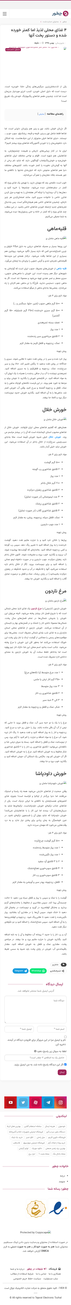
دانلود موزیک (37, 1148)
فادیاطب (16, 1143)
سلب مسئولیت (50, 1279)
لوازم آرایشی (23, 1148)
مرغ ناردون (36, 609)
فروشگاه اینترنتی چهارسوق (33, 1143)
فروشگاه (53, 1269)
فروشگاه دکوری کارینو (56, 1137)
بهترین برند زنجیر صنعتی (55, 1148)
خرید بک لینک (17, 1137)
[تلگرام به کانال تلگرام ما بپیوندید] (47, 1102)
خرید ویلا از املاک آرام (56, 1143)
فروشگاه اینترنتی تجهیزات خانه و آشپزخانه (26, 1131)
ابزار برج (32, 1154)
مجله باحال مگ (59, 1154)
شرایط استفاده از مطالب (21, 1274)
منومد (62, 1182)
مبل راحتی (41, 1137)
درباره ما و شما (17, 1269)
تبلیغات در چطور (35, 1269)
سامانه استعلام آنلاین (33, 1126)
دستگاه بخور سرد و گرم (55, 1131)
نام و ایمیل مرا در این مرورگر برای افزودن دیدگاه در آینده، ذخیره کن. (36, 1042)
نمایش (41, 114)
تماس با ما (41, 1274)
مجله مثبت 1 (44, 1154)
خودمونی (61, 1126)
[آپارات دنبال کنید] (35, 1102)
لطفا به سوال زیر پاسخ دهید (52, 1051)
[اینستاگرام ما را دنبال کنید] (60, 1102)
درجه (62, 1176)
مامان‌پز (55, 964)
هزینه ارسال (50, 1126)
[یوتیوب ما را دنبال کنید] (10, 1102)
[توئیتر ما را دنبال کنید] (22, 1102)
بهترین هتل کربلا (14, 1126)
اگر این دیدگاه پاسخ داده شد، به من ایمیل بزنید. (39, 1065)
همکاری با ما (55, 1274)
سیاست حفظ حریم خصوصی (27, 1279)
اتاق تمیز (29, 1137)
